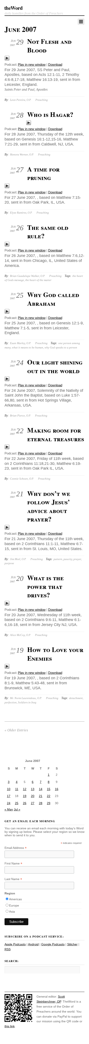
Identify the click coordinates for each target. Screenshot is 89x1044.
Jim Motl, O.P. (18, 559)
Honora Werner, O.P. (22, 154)
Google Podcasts (53, 944)
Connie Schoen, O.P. (22, 478)
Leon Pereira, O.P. (20, 99)
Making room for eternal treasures (55, 434)
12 (24, 789)
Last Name (13, 879)
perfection (11, 702)
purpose (9, 563)
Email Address (16, 848)
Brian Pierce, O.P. (20, 415)
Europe (14, 905)
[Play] (7, 59)
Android (33, 944)
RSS (8, 949)
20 (32, 796)
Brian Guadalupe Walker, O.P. (27, 276)
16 (56, 789)
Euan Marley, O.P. (20, 343)
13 (32, 789)
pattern (58, 559)
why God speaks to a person (60, 347)
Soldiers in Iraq (27, 702)
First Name (13, 863)
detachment (76, 698)
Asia (12, 911)
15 (48, 789)
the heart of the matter (38, 280)
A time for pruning (43, 173)
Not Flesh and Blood (49, 45)
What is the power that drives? (45, 586)
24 (8, 803)
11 (16, 789)
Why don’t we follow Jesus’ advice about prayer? (48, 506)
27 (32, 803)
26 (24, 803)
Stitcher (72, 944)
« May (9, 809)
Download (55, 64)
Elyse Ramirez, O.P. (21, 212)
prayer (77, 559)
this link (10, 1026)
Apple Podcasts (15, 944)
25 (16, 803)
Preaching (41, 99)
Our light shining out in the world (55, 366)
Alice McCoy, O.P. (20, 635)
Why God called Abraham (53, 299)
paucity (68, 559)
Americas (15, 899)
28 (40, 803)
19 (24, 796)
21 (40, 796)
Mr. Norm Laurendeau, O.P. (26, 698)
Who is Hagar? (50, 114)
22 (48, 796)
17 (8, 796)
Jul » (17, 809)
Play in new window (32, 64)
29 (48, 803)
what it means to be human (27, 347)
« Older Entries (16, 730)
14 (40, 789)
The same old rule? (47, 231)
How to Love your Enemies (55, 654)
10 (8, 789)
